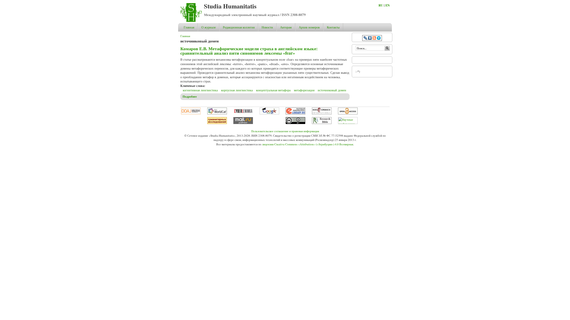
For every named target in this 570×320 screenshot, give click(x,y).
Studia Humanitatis (230, 6)
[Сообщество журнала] (366, 38)
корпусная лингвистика (237, 90)
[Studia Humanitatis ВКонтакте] (370, 38)
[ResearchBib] (322, 123)
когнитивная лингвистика (200, 90)
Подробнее (190, 96)
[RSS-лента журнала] (374, 38)
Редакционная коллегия (238, 27)
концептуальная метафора (273, 90)
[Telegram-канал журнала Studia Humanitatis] (379, 38)
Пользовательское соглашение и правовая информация (285, 131)
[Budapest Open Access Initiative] (348, 113)
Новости (267, 27)
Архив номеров (309, 27)
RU (381, 5)
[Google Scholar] (269, 113)
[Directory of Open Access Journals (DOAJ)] (191, 113)
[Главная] (191, 21)
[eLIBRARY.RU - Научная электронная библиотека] (295, 113)
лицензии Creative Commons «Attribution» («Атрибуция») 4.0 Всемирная (307, 144)
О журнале (208, 27)
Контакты (333, 27)
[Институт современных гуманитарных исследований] (217, 123)
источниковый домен (332, 90)
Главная (189, 27)
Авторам (286, 27)
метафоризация (304, 90)
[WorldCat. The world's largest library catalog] (217, 113)
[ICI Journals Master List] (322, 113)
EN (387, 5)
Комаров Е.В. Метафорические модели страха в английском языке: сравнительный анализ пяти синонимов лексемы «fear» (249, 50)
